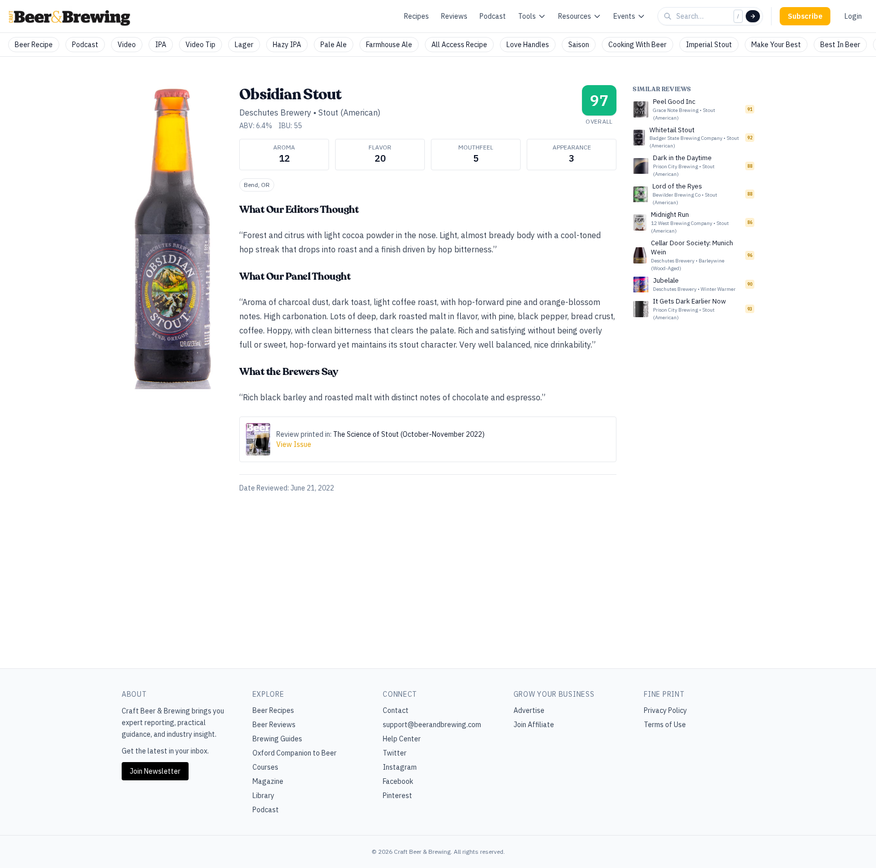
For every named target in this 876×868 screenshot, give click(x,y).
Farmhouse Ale (389, 44)
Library (263, 795)
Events (624, 16)
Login (853, 16)
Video (127, 44)
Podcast (493, 16)
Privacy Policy (665, 710)
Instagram (400, 767)
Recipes (416, 16)
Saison (578, 44)
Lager (244, 44)
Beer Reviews (274, 724)
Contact (396, 710)
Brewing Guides (277, 738)
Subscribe (805, 16)
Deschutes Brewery (275, 112)
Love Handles (527, 44)
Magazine (267, 781)
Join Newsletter (155, 771)
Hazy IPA (287, 44)
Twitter (395, 753)
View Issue (293, 444)
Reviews (454, 16)
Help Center (402, 738)
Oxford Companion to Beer (294, 753)
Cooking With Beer (637, 44)
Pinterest (397, 795)
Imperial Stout (709, 44)
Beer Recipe (34, 44)
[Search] (753, 16)
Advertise (529, 710)
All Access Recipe (459, 44)
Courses (265, 767)
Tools (527, 16)
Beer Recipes (273, 710)
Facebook (398, 781)
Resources (574, 16)
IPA (160, 44)
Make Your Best (776, 44)
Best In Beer (840, 44)
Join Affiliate (534, 724)
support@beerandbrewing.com (432, 724)
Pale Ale (333, 44)
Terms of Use (665, 724)
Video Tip (200, 44)
